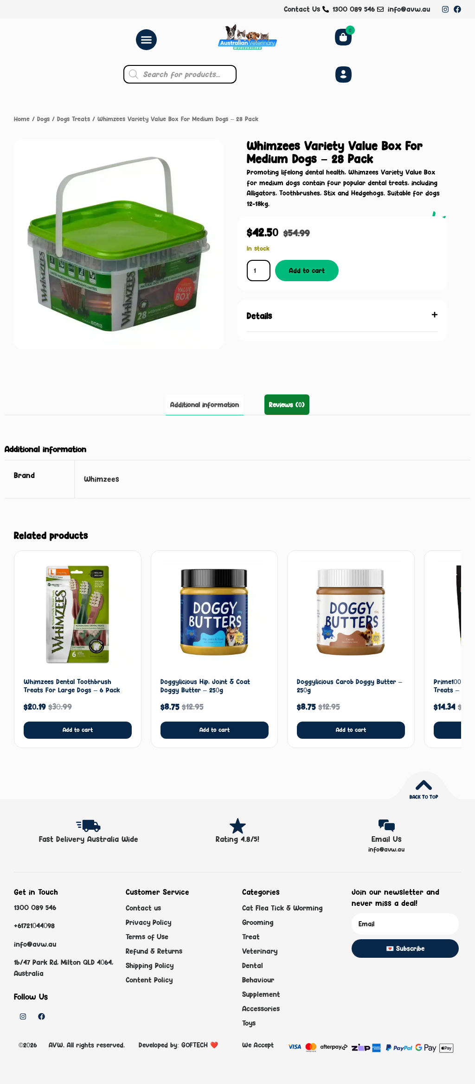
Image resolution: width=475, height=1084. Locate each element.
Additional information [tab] (204, 404)
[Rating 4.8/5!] (238, 826)
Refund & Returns (154, 951)
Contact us (143, 908)
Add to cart (307, 270)
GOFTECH (194, 1044)
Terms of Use (147, 937)
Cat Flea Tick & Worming (282, 908)
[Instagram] (445, 9)
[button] (342, 316)
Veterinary (259, 951)
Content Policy (149, 980)
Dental (252, 965)
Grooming (258, 922)
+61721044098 (34, 925)
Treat (251, 937)
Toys (249, 1023)
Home (22, 119)
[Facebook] (457, 9)
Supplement (261, 994)
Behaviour (258, 980)
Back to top (424, 797)
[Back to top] (424, 785)
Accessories (261, 1008)
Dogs (43, 119)
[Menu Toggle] (146, 39)
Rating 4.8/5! (237, 839)
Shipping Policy (149, 965)
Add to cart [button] (78, 730)
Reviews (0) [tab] (287, 404)
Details (259, 315)
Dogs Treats (73, 119)
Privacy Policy (148, 922)
